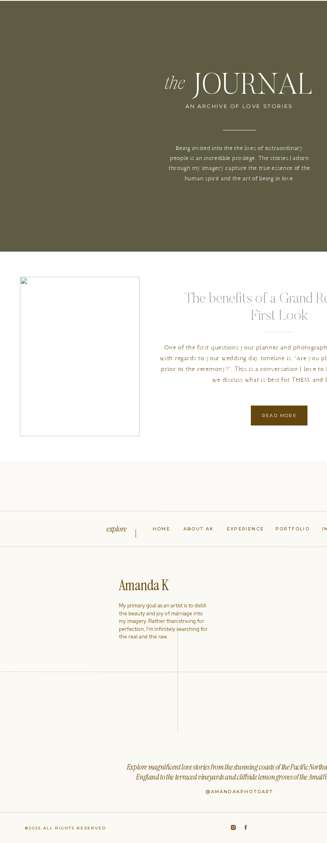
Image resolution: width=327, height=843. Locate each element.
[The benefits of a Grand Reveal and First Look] (80, 356)
